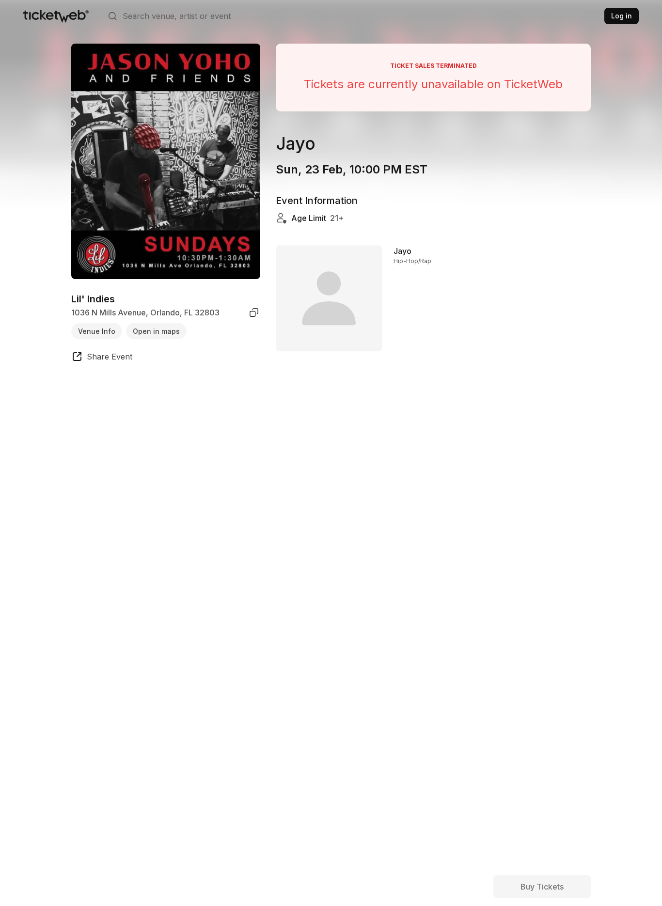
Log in (621, 16)
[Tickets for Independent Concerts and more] (56, 16)
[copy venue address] (254, 312)
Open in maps (156, 331)
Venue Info (96, 331)
